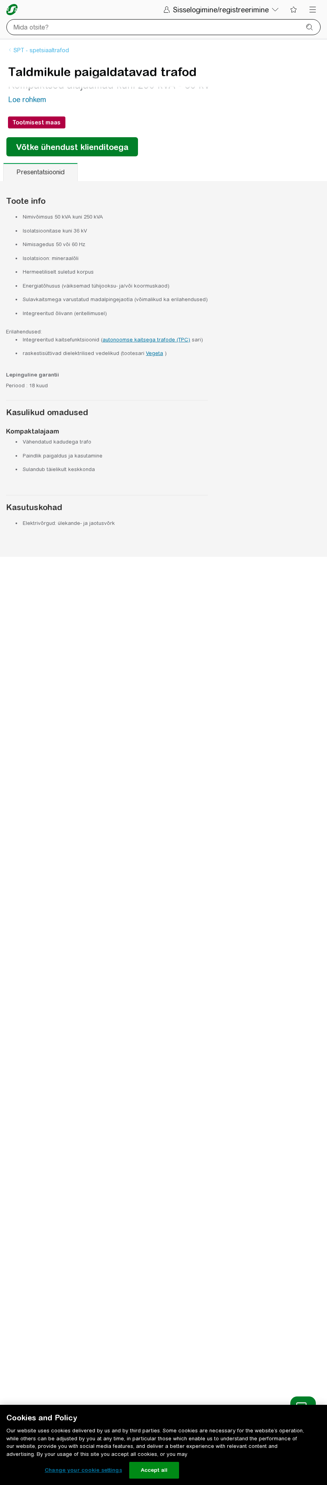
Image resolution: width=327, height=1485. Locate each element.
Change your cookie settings (83, 1470)
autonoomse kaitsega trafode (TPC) (146, 340)
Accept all (154, 1470)
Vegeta (154, 353)
